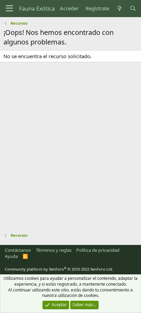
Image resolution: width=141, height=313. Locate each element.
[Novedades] (119, 8)
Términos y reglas (54, 250)
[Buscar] (133, 8)
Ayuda (11, 256)
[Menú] (9, 8)
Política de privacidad (97, 250)
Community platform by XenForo (59, 269)
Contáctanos (18, 250)
